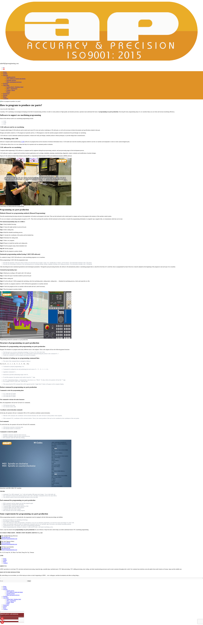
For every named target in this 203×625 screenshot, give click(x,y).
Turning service (10, 77)
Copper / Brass (10, 90)
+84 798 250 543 (5, 548)
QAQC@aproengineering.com (9, 549)
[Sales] (2, 622)
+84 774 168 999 (5, 542)
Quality (5, 73)
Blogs (5, 97)
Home (5, 72)
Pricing (5, 95)
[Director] (2, 618)
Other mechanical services (13, 82)
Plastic (8, 92)
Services (5, 75)
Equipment (6, 93)
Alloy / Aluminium (11, 88)
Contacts (5, 98)
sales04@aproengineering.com (9, 544)
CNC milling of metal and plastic (16, 78)
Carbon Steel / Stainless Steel (14, 87)
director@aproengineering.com (9, 538)
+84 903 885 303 (5, 537)
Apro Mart (6, 85)
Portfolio (5, 83)
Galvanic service (11, 80)
